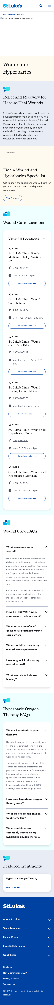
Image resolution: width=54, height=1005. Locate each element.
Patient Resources (12, 937)
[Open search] (41, 5)
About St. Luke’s (11, 919)
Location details (25, 283)
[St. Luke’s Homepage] (14, 906)
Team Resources (12, 928)
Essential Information (14, 946)
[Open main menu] (48, 5)
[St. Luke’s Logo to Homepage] (13, 6)
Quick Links (9, 955)
